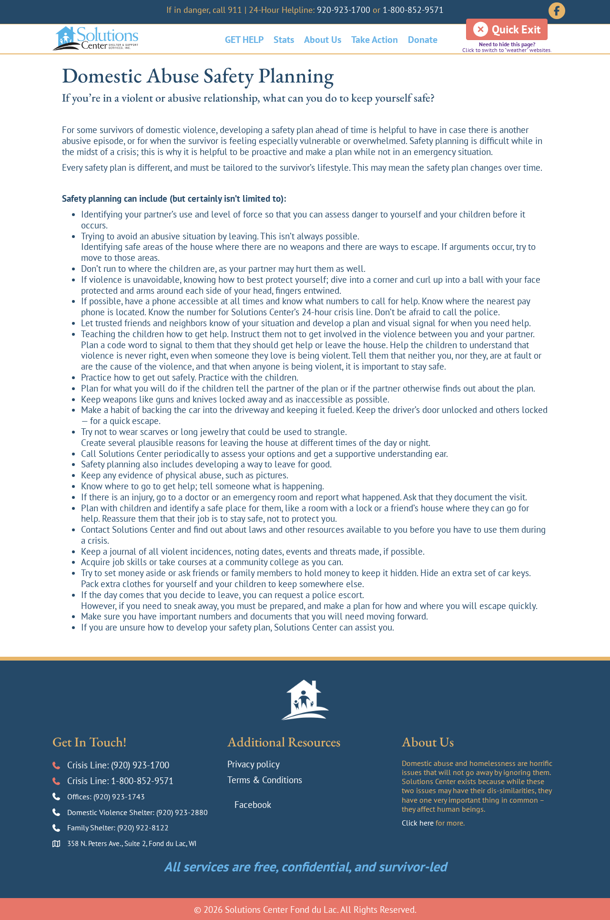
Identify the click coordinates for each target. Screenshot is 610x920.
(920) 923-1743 (119, 796)
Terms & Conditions (264, 780)
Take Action (374, 39)
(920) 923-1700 (140, 765)
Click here (418, 822)
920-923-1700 (343, 9)
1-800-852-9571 (413, 9)
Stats (284, 39)
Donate (422, 39)
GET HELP (244, 39)
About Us (322, 39)
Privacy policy (253, 764)
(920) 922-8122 (143, 827)
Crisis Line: (89, 765)
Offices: (80, 796)
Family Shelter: (92, 827)
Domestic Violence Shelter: (111, 812)
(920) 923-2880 (182, 812)
